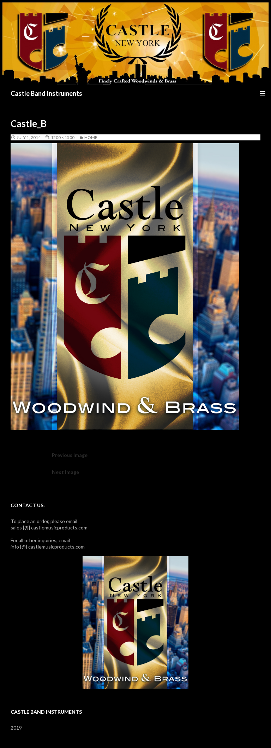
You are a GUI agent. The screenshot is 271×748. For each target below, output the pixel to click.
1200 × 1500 (62, 137)
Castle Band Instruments (46, 93)
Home (90, 137)
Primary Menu (262, 93)
